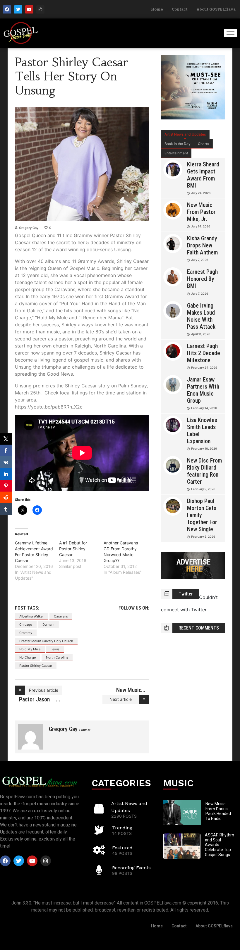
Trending (122, 828)
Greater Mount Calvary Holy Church (46, 641)
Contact (180, 9)
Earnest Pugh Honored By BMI (202, 278)
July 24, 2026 (200, 193)
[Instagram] (40, 9)
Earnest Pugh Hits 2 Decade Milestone (203, 353)
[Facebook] (7, 9)
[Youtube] (29, 9)
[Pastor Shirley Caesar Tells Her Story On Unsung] (30, 737)
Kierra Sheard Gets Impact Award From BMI (203, 175)
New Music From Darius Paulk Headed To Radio (218, 811)
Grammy (25, 633)
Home (157, 9)
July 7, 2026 (199, 259)
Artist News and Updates (185, 134)
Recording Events (131, 867)
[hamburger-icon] (230, 33)
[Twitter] (18, 9)
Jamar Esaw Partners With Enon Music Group (203, 390)
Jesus (55, 649)
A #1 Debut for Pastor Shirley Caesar (73, 548)
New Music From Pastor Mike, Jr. (201, 211)
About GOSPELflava (216, 9)
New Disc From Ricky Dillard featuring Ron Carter (204, 471)
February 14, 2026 (204, 408)
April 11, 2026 (200, 334)
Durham (48, 624)
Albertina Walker (31, 616)
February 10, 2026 (204, 448)
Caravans (61, 616)
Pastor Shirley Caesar (35, 666)
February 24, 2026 (204, 367)
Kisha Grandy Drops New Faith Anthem (202, 245)
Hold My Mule (29, 649)
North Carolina (57, 657)
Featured (122, 848)
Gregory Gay (28, 228)
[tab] (185, 134)
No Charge (27, 657)
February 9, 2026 (203, 489)
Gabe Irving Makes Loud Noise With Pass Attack (201, 316)
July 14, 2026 (200, 226)
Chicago (25, 624)
